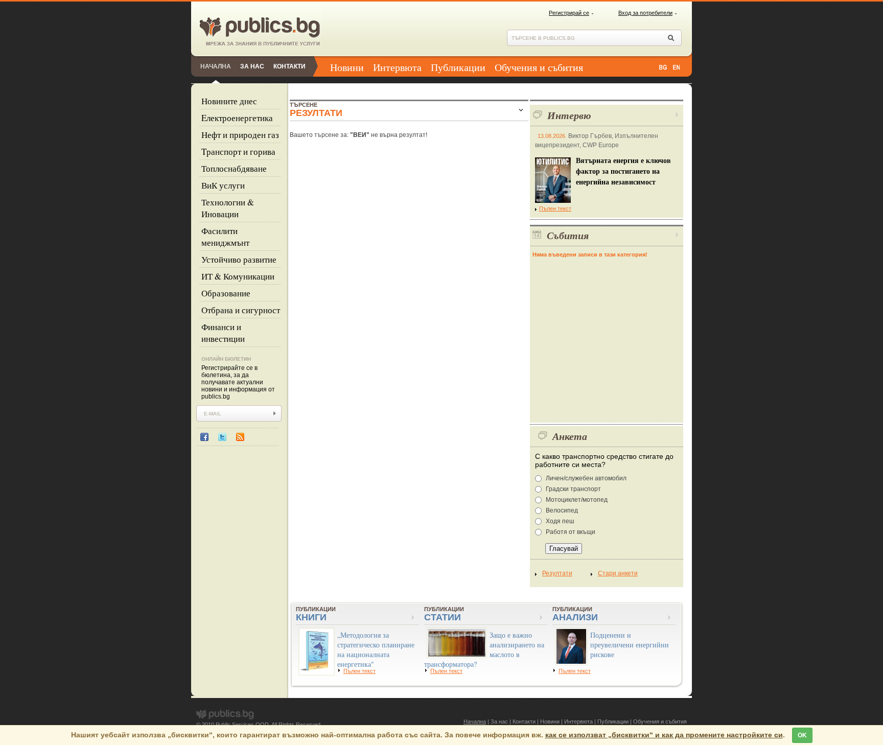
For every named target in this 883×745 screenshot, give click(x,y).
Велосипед (562, 510)
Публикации (458, 67)
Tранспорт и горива (238, 151)
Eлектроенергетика (237, 118)
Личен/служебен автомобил (586, 478)
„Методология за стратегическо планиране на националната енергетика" (375, 649)
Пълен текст (555, 208)
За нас (252, 66)
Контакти (289, 66)
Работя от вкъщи (570, 532)
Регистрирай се (569, 13)
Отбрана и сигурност (240, 310)
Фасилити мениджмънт (225, 236)
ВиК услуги (223, 185)
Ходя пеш (560, 521)
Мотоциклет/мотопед (577, 499)
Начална (215, 66)
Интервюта (397, 67)
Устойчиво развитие (238, 259)
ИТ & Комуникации (237, 276)
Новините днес (229, 101)
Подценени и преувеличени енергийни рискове (629, 644)
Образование (225, 293)
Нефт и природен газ (240, 135)
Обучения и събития (539, 67)
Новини (347, 67)
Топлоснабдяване (234, 168)
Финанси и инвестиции (223, 332)
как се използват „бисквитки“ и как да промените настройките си (664, 735)
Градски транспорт (573, 489)
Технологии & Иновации (227, 208)
